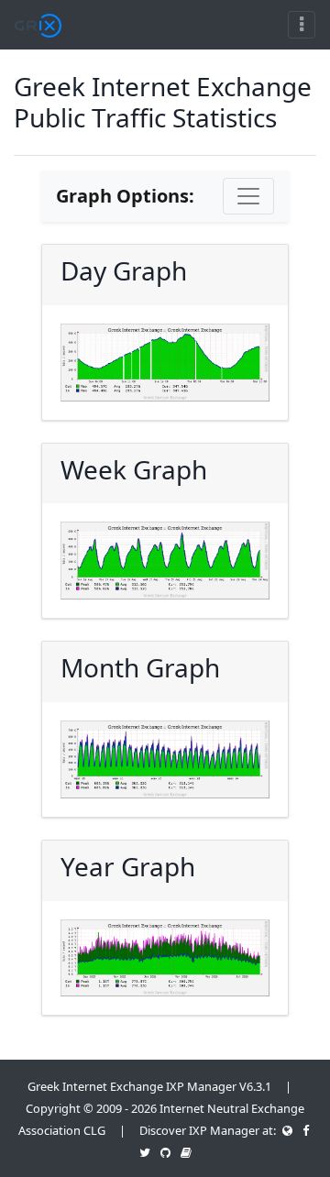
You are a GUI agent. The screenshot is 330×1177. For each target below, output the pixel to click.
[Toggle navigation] (301, 24)
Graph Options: (125, 195)
